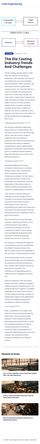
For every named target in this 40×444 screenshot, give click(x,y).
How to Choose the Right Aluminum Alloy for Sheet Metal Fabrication (18, 396)
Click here (26, 116)
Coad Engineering (12, 3)
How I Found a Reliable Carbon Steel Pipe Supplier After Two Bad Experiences (20, 374)
